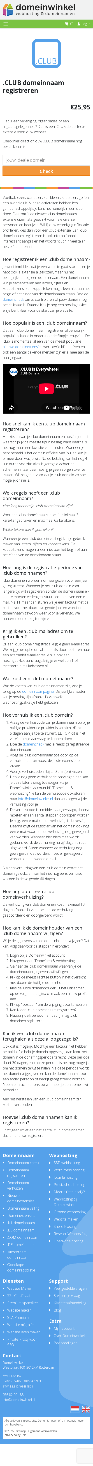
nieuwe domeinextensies (22, 346)
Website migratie (20, 1324)
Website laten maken (23, 1332)
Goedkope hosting (68, 1241)
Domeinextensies (21, 1215)
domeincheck (13, 299)
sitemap (21, 1431)
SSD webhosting (67, 1162)
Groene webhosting (70, 1211)
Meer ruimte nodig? (69, 1191)
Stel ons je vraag (67, 1295)
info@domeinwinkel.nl (35, 798)
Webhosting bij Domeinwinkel (65, 1202)
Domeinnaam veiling (23, 1208)
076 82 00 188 (13, 1395)
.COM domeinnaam (22, 1237)
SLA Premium (18, 1317)
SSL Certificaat (18, 1295)
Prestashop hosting (69, 1184)
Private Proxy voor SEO (22, 1342)
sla (24, 1435)
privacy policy (13, 1435)
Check (46, 171)
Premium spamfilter (22, 1302)
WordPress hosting (69, 1170)
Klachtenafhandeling (70, 1302)
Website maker (19, 1310)
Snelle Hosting (65, 1226)
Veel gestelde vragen (70, 1288)
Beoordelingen (65, 1342)
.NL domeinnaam (21, 1222)
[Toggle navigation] (6, 24)
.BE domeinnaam (20, 1230)
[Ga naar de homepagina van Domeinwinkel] (39, 10)
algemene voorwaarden (42, 1431)
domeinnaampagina (38, 691)
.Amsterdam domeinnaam (17, 1254)
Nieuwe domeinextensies (21, 1198)
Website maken (66, 1219)
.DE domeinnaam (21, 1244)
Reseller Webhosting (70, 1233)
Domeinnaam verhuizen (18, 1185)
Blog (57, 1310)
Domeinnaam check (23, 1162)
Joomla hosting (65, 1177)
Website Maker (19, 1288)
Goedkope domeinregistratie (21, 1267)
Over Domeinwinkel (69, 1335)
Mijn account (64, 1328)
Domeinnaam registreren (18, 1173)
